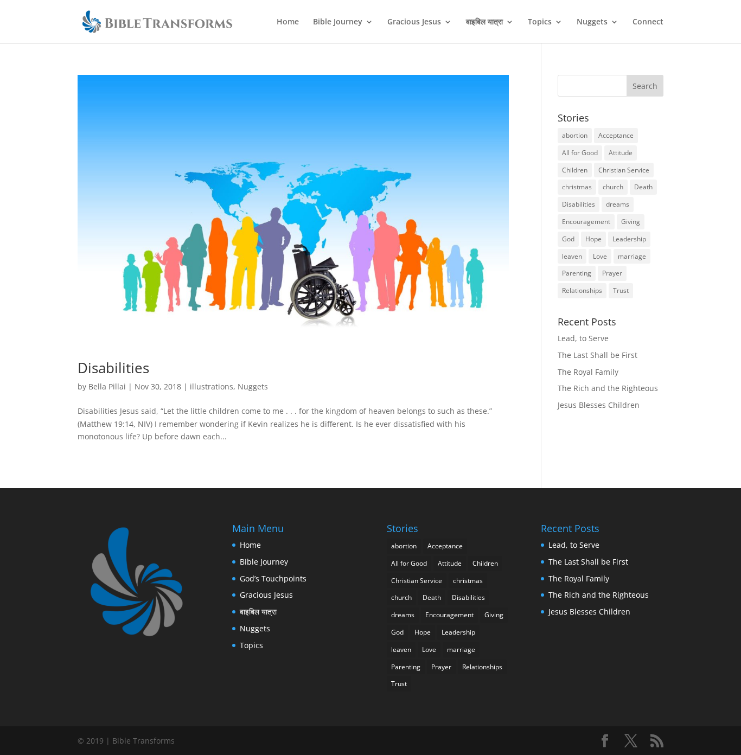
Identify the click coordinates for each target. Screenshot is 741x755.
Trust (621, 290)
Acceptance (616, 135)
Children (574, 170)
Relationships (582, 290)
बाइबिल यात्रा (484, 22)
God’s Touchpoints (273, 578)
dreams (617, 204)
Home (288, 22)
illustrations (211, 386)
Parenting (576, 273)
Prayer (612, 273)
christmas (577, 186)
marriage (632, 256)
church (613, 186)
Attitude (621, 152)
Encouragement (586, 221)
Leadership (629, 239)
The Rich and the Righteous (608, 388)
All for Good (580, 152)
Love (600, 256)
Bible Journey (337, 22)
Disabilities (113, 368)
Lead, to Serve (583, 338)
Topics (540, 22)
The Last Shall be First (597, 355)
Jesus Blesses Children (599, 405)
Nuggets (592, 22)
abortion (574, 135)
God (568, 239)
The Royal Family (588, 372)
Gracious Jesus (414, 22)
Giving (630, 221)
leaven (572, 256)
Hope (593, 239)
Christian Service (623, 170)
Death (643, 186)
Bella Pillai (107, 386)
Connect (648, 22)
